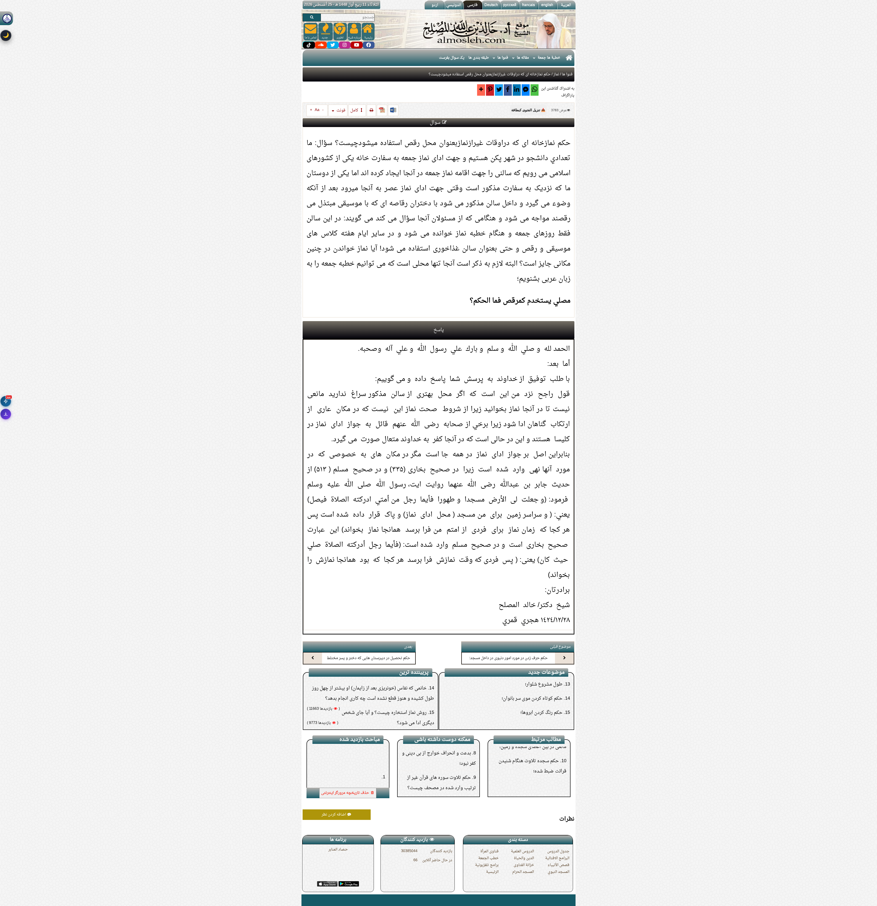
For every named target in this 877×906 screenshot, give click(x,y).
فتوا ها (502, 57)
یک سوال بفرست (451, 57)
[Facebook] (508, 90)
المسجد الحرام (523, 872)
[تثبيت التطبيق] (5, 414)
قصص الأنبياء (558, 865)
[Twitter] (499, 90)
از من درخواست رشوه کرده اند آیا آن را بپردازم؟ (519, 725)
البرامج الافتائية (557, 858)
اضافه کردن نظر (334, 814)
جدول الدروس (558, 851)
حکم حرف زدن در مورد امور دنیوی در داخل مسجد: (508, 658)
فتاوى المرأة (489, 851)
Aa (317, 110)
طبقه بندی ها (478, 57)
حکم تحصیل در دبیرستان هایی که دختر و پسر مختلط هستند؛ (368, 662)
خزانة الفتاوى (524, 865)
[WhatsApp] (535, 90)
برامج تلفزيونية (487, 865)
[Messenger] (526, 90)
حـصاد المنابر (338, 849)
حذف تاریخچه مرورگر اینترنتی (345, 793)
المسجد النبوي (558, 872)
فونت (340, 110)
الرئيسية (492, 872)
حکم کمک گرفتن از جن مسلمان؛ (399, 689)
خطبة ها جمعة (549, 57)
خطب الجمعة (488, 858)
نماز (556, 74)
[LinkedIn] (517, 90)
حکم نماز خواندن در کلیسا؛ (536, 782)
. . (304, 900)
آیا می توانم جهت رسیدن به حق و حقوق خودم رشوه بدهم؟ (508, 711)
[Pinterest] (490, 90)
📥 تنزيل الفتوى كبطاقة (528, 110)
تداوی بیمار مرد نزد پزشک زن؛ (442, 761)
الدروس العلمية (522, 851)
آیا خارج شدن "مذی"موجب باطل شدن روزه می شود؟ (378, 703)
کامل (354, 110)
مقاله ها (523, 57)
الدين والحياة (524, 858)
